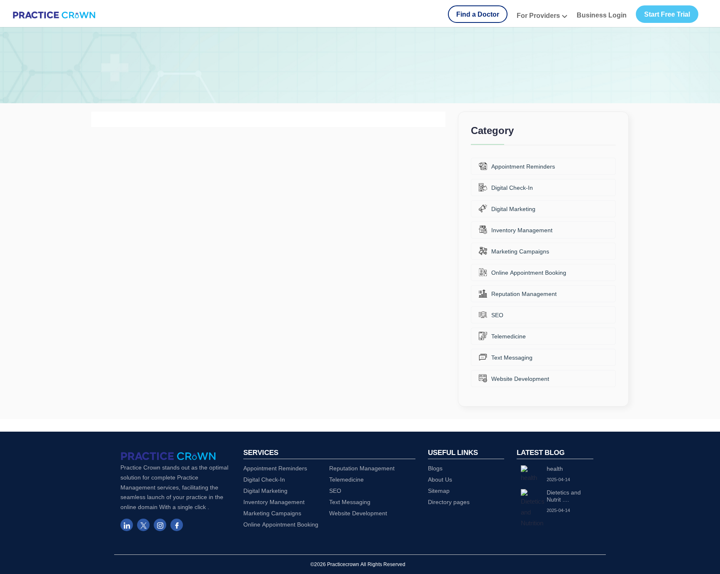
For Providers (539, 15)
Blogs (435, 468)
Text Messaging (511, 357)
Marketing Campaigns (520, 251)
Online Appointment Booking (528, 272)
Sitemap (439, 490)
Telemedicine (508, 336)
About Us (440, 479)
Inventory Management (521, 230)
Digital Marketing (513, 209)
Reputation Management (524, 294)
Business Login (602, 15)
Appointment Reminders (523, 166)
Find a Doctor (477, 14)
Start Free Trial (667, 14)
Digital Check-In (512, 187)
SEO (497, 315)
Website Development (520, 379)
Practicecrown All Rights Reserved (366, 564)
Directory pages (449, 502)
